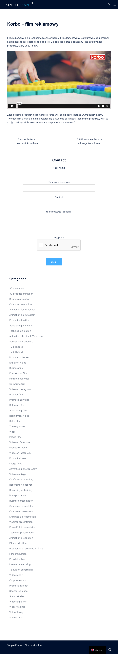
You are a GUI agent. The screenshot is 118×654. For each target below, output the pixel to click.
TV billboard (16, 346)
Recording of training (20, 490)
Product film (16, 394)
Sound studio (16, 596)
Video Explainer (17, 601)
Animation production (21, 537)
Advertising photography (23, 468)
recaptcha (59, 237)
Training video (17, 426)
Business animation (19, 299)
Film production (17, 543)
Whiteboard (15, 617)
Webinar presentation (21, 521)
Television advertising (21, 569)
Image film (15, 436)
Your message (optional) (59, 211)
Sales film (14, 421)
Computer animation (20, 304)
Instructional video (19, 378)
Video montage (17, 474)
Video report (16, 575)
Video (12, 431)
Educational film (18, 373)
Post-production (18, 495)
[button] (109, 4)
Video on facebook (19, 442)
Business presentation (21, 500)
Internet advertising (20, 564)
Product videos (17, 458)
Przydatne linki (17, 559)
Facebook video (18, 447)
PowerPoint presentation (22, 527)
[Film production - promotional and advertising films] (19, 4)
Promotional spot (18, 585)
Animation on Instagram (22, 314)
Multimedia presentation (22, 516)
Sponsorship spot (18, 591)
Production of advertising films (26, 548)
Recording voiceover (20, 484)
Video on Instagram (20, 389)
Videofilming (16, 612)
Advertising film (18, 410)
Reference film (17, 405)
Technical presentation (21, 532)
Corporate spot (17, 580)
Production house (18, 357)
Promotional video (19, 399)
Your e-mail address (59, 182)
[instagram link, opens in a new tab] (110, 649)
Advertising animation (21, 325)
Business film (16, 368)
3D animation (16, 288)
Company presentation (21, 506)
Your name (59, 167)
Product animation (19, 320)
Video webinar (17, 606)
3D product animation (21, 293)
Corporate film (17, 383)
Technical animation (20, 330)
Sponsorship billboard (21, 341)
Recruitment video (19, 415)
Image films (15, 463)
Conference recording (21, 479)
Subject (59, 197)
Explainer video (17, 362)
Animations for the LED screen (26, 336)
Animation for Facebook (22, 309)
